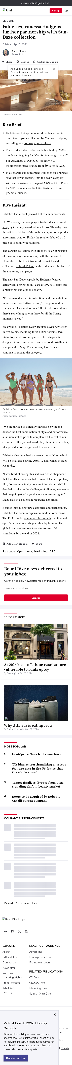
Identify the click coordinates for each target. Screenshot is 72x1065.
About (6, 951)
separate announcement (25, 173)
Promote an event (40, 962)
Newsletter (9, 967)
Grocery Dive (37, 982)
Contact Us (9, 962)
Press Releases (11, 982)
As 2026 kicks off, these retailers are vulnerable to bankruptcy (35, 667)
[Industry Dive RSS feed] (26, 931)
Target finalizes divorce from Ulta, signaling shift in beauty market (38, 785)
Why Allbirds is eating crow (28, 725)
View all (8, 903)
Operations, (25, 551)
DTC (52, 551)
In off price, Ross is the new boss (36, 754)
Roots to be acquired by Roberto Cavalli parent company (36, 798)
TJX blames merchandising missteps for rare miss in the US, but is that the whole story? (39, 768)
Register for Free (15, 1057)
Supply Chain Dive (40, 993)
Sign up (56, 10)
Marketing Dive (38, 988)
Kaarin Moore (19, 50)
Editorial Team (11, 957)
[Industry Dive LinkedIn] (5, 931)
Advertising (35, 951)
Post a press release (26, 903)
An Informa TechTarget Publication (36, 3)
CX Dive (34, 977)
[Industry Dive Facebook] (12, 931)
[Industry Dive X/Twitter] (19, 931)
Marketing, (41, 551)
